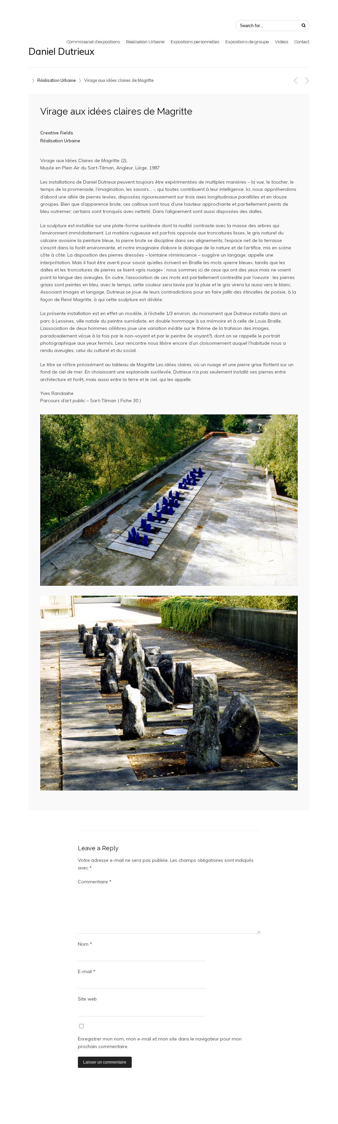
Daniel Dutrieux (61, 51)
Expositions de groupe (247, 41)
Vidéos (281, 41)
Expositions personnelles (195, 41)
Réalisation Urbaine (145, 41)
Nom (85, 944)
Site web (87, 999)
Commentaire (95, 882)
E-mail (86, 971)
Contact (301, 41)
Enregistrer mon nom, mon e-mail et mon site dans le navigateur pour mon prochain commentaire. (160, 1042)
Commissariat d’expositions (93, 41)
